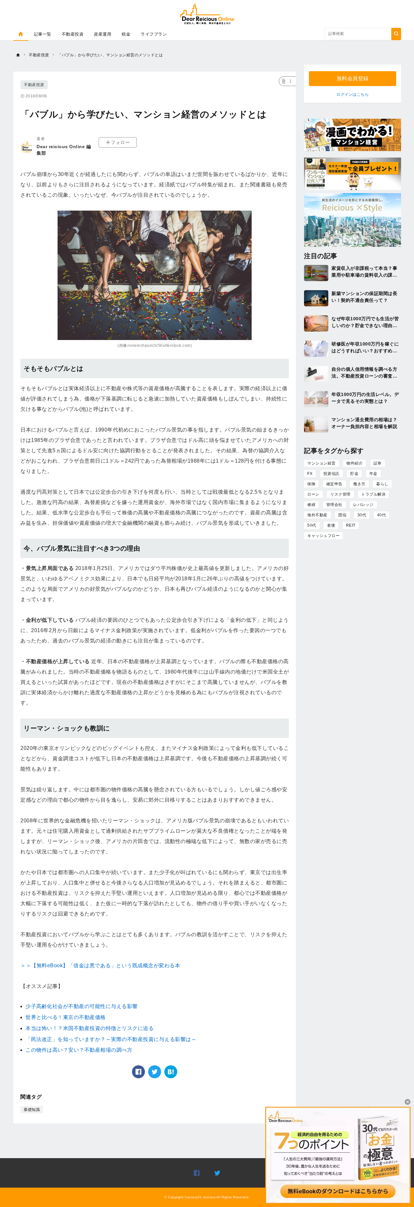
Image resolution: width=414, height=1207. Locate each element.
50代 (311, 525)
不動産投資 (73, 34)
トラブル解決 (373, 494)
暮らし (382, 484)
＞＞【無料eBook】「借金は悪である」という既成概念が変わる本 (100, 965)
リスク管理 (340, 494)
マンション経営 (321, 463)
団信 (342, 515)
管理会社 (334, 504)
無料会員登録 (353, 78)
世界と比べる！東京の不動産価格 (66, 1017)
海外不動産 (317, 515)
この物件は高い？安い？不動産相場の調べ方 (79, 1050)
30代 (361, 515)
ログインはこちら (352, 94)
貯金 (354, 473)
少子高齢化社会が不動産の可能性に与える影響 (82, 1006)
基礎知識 (32, 1109)
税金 (126, 34)
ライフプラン (154, 34)
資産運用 (102, 34)
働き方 (359, 484)
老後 (331, 525)
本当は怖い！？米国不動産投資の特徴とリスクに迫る (90, 1028)
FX (309, 473)
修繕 (311, 504)
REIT (350, 525)
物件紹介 (354, 463)
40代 (381, 515)
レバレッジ (363, 504)
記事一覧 (42, 34)
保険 (311, 484)
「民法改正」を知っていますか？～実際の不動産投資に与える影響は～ (111, 1039)
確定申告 (334, 484)
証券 (378, 463)
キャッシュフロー (323, 535)
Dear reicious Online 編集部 (64, 150)
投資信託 (331, 473)
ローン (313, 494)
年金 (373, 473)
